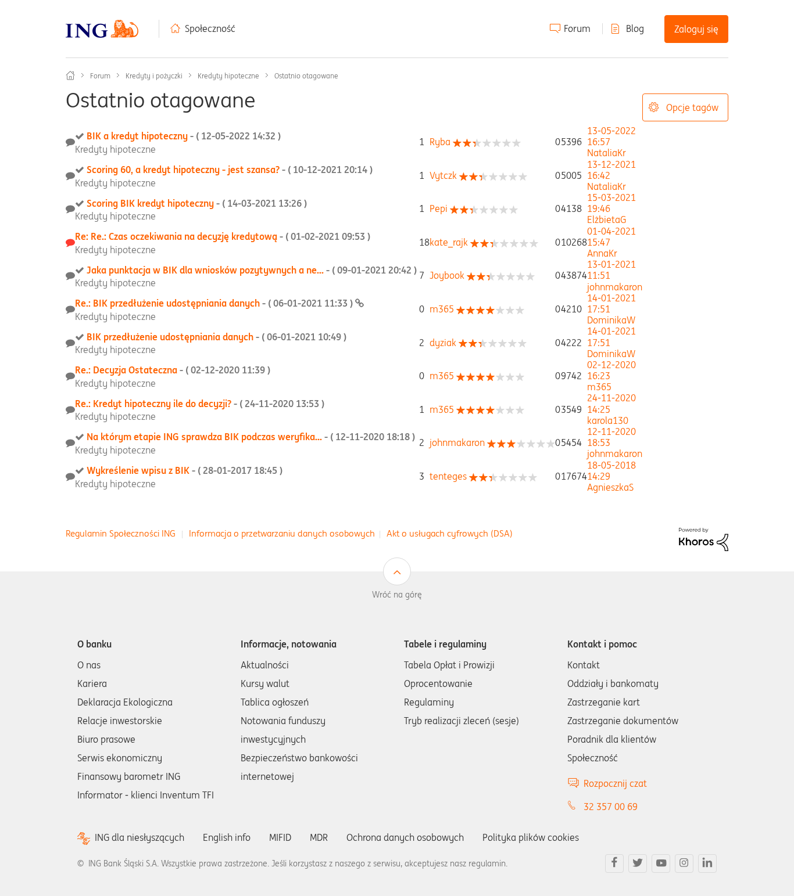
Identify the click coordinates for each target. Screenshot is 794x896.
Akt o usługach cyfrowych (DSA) (450, 533)
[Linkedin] (707, 863)
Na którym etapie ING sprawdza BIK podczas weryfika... (251, 436)
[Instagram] (684, 863)
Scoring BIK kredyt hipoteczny (197, 203)
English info (227, 837)
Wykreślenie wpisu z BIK (184, 470)
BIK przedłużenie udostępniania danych (216, 337)
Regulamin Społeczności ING (121, 533)
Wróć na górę (397, 594)
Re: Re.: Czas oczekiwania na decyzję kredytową (222, 236)
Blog (635, 28)
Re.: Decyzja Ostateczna (172, 370)
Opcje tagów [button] (692, 107)
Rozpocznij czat (615, 783)
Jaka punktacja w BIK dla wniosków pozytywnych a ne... (252, 270)
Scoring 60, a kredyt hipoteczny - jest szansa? (230, 169)
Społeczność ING (70, 75)
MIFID (280, 837)
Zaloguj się (696, 29)
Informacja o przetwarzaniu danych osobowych (282, 533)
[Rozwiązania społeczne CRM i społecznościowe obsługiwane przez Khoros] (703, 538)
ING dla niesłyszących (139, 837)
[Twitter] (637, 863)
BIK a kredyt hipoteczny (184, 136)
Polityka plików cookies (530, 837)
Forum (577, 28)
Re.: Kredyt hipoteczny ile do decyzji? (199, 403)
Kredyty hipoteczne (228, 75)
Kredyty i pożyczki (154, 75)
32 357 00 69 (611, 806)
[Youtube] (661, 863)
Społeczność (210, 28)
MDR (319, 837)
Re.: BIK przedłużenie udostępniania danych (215, 303)
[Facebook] (614, 863)
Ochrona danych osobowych (405, 837)
